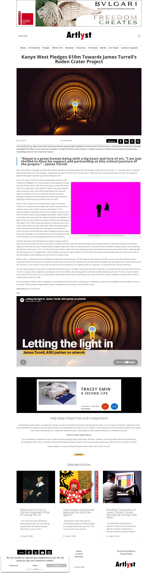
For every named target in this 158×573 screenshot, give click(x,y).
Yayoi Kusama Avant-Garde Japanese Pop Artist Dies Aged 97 (78, 512)
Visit (18, 293)
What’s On (57, 48)
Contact (79, 553)
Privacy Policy (126, 553)
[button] (139, 35)
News (23, 48)
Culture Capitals (129, 48)
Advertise (78, 556)
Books (103, 48)
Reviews (69, 48)
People (46, 48)
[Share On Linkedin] (126, 141)
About (79, 551)
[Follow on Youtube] (42, 553)
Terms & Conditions (126, 551)
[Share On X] (132, 141)
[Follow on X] (36, 553)
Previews (93, 48)
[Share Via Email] (138, 141)
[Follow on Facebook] (29, 553)
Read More (21, 289)
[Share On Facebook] (120, 141)
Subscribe (22, 36)
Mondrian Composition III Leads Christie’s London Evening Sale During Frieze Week (122, 513)
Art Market (34, 48)
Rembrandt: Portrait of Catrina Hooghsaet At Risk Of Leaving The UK (35, 512)
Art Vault (113, 48)
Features (81, 48)
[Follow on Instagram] (49, 553)
